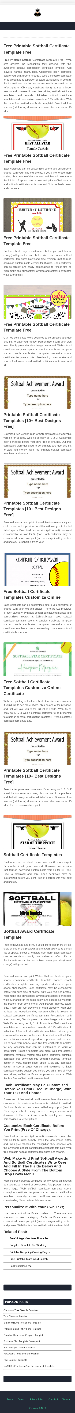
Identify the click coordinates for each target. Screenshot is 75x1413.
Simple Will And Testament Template (22, 1322)
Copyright (53, 1399)
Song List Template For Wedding (28, 1245)
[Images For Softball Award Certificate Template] (37, 909)
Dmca (10, 1399)
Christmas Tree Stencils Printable (20, 1310)
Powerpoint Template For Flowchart (21, 1353)
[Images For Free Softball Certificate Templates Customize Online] (37, 569)
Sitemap (66, 1399)
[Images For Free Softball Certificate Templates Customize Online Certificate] (37, 659)
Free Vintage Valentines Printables (29, 1238)
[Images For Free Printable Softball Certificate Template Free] (37, 133)
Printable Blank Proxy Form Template (22, 1329)
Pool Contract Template (15, 1360)
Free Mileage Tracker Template (19, 1347)
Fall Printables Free (21, 1265)
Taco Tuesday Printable (15, 1316)
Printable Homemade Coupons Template (23, 1335)
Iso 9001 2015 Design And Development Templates (29, 1366)
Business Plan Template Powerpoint (21, 1341)
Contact (21, 1399)
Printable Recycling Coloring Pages (30, 1252)
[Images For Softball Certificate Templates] (37, 832)
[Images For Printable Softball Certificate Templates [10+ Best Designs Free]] (37, 392)
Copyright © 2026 (37, 1408)
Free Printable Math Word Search (29, 1258)
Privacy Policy (36, 1399)
